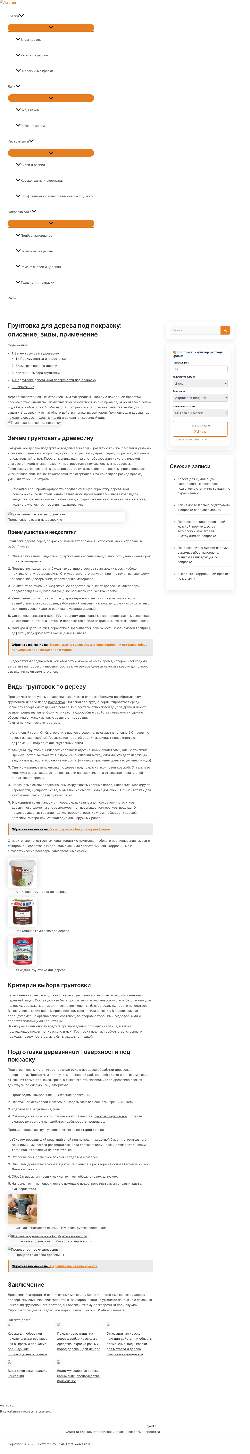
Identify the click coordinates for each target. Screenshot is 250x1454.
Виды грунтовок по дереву (34, 366)
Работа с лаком (33, 126)
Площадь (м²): (181, 362)
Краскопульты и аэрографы (42, 180)
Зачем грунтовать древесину (36, 353)
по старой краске (90, 1130)
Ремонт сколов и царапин (41, 267)
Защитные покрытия (37, 251)
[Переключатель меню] (51, 27)
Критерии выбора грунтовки (36, 373)
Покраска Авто (19, 212)
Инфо (12, 298)
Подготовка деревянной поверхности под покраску (54, 380)
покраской (56, 702)
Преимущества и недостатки (41, 359)
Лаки (11, 86)
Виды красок (31, 39)
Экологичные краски (37, 71)
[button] (21, 16)
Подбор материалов (36, 235)
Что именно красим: (184, 406)
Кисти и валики (33, 165)
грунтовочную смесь (111, 1116)
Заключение (23, 387)
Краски (13, 16)
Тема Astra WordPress (73, 1444)
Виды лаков (30, 110)
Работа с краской (34, 55)
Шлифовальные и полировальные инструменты (57, 196)
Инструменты (18, 141)
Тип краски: (179, 391)
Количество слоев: (184, 377)
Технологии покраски (37, 282)
